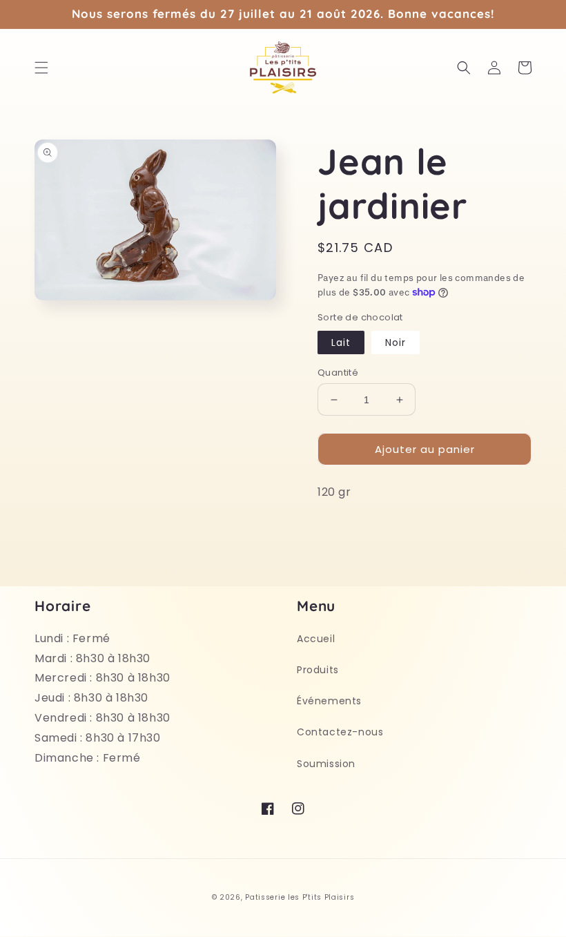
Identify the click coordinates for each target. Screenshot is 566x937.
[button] (41, 67)
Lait (341, 342)
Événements (329, 701)
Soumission (326, 764)
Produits (318, 670)
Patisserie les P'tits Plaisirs (299, 897)
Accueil (316, 639)
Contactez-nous (340, 732)
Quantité (338, 372)
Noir (395, 342)
